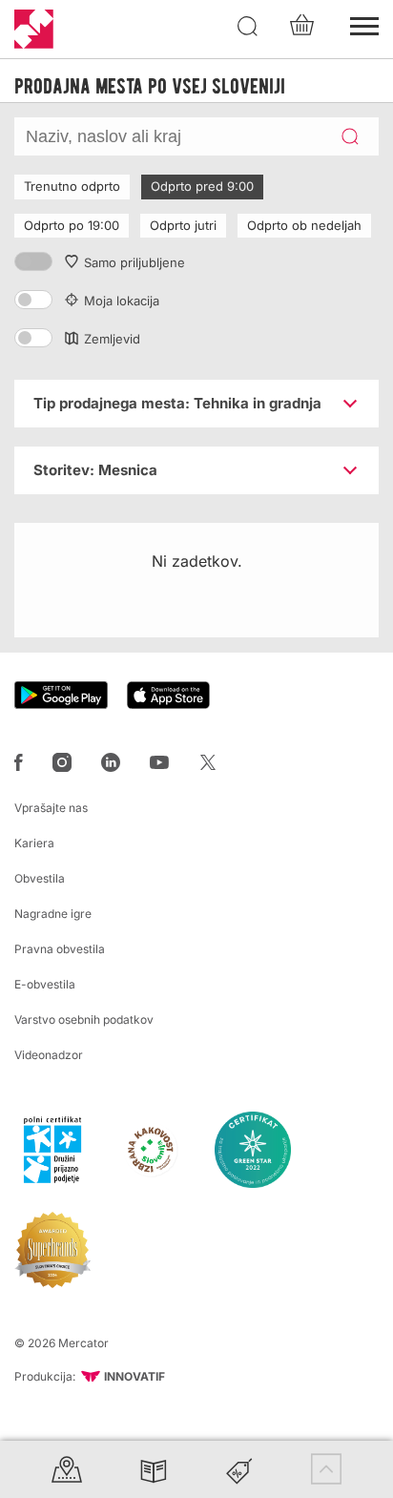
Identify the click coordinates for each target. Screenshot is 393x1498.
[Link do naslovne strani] (33, 29)
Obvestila (39, 878)
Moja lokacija (121, 300)
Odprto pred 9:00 (202, 186)
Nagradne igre (53, 913)
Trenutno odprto (72, 186)
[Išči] (248, 26)
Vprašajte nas (51, 808)
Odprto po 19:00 (71, 225)
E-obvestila (44, 984)
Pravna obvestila (59, 949)
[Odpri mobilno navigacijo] (364, 24)
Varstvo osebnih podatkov (84, 1019)
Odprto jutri (183, 225)
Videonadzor (48, 1055)
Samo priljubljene (134, 262)
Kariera (34, 843)
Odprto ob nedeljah (304, 225)
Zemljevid (112, 338)
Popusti (239, 1469)
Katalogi (153, 1469)
